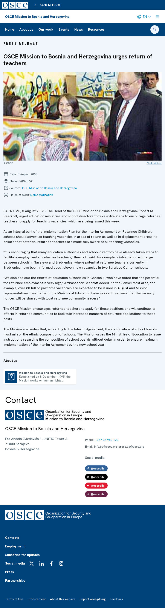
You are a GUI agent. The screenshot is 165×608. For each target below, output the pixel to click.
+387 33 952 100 (106, 440)
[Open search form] (154, 29)
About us (26, 29)
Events (63, 29)
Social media (15, 563)
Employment (15, 546)
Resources (96, 29)
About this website (62, 599)
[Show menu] (157, 16)
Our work (45, 29)
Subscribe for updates (22, 555)
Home (9, 29)
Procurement (37, 599)
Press (9, 572)
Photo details (154, 163)
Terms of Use (14, 599)
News (78, 29)
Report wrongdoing (92, 599)
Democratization (41, 195)
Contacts (12, 537)
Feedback (116, 599)
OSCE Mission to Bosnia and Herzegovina (37, 16)
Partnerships (15, 580)
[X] (31, 563)
